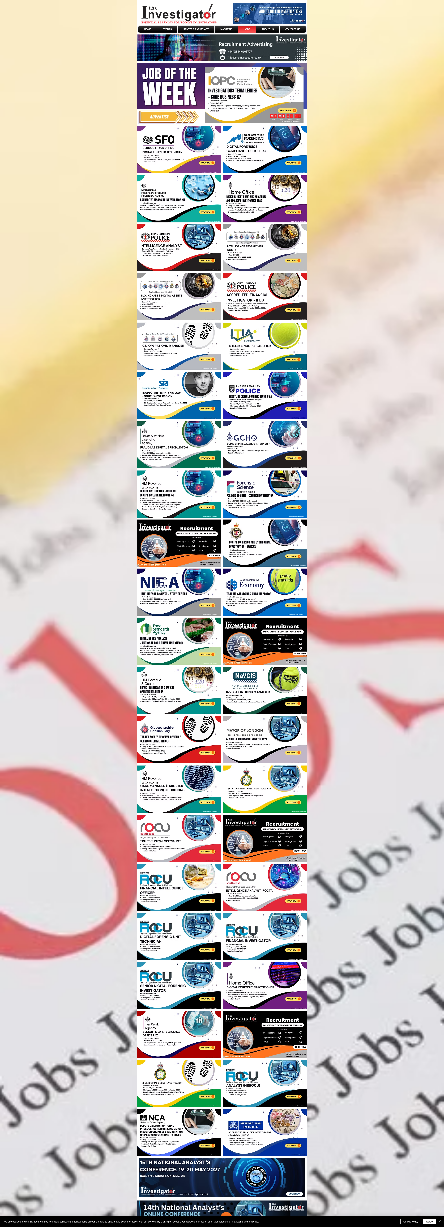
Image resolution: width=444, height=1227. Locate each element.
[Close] (440, 1221)
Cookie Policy (410, 1221)
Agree (429, 1221)
